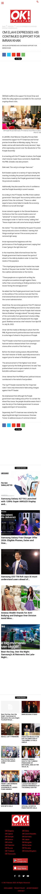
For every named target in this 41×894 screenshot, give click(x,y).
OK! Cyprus (9, 834)
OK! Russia (9, 848)
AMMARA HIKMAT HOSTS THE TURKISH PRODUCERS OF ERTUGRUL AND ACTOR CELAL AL (30, 762)
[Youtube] (28, 876)
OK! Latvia (8, 842)
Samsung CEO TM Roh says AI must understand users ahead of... (19, 578)
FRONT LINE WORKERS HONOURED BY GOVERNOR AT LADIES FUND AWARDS (9, 786)
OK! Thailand (9, 851)
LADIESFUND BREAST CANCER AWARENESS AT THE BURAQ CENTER (31, 785)
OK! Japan (25, 839)
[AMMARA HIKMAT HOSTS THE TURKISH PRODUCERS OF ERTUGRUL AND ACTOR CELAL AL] (31, 752)
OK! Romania (26, 845)
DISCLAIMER (8, 888)
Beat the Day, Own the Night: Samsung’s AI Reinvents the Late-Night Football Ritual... (10, 717)
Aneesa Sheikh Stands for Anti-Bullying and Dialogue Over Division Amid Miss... (18, 615)
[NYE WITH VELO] (10, 799)
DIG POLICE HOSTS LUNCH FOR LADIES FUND (8, 761)
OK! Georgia (9, 837)
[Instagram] (20, 876)
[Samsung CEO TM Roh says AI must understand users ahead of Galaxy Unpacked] (20, 561)
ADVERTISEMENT (32, 888)
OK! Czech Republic (29, 834)
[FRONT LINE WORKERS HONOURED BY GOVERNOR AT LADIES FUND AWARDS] (10, 776)
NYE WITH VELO (7, 806)
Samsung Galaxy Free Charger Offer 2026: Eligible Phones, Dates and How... (19, 540)
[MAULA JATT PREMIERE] (10, 729)
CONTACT (21, 891)
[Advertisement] (22, 77)
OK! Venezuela (10, 854)
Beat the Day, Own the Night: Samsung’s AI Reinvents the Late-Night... (18, 654)
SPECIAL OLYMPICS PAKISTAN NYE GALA (29, 807)
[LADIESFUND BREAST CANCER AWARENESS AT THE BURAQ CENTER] (31, 776)
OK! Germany (26, 837)
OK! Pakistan (9, 845)
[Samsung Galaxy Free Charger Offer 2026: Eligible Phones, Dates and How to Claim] (20, 522)
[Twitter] (24, 876)
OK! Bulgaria (9, 831)
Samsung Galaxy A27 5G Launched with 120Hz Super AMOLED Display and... (18, 501)
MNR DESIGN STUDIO (29, 714)
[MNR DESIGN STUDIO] (31, 707)
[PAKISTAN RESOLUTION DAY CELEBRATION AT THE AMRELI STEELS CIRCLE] (31, 729)
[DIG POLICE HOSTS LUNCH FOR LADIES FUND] (10, 752)
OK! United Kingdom (29, 851)
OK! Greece (9, 839)
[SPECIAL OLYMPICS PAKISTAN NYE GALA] (31, 799)
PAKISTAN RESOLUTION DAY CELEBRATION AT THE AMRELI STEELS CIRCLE (30, 739)
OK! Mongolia (26, 842)
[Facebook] (15, 876)
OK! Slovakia (26, 848)
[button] (37, 3)
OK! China (25, 831)
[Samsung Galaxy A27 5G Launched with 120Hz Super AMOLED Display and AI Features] (20, 483)
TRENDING (11, 26)
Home (3, 26)
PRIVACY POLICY (19, 888)
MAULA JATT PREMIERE (10, 737)
